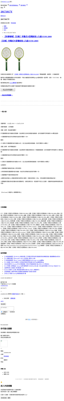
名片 (5, 30)
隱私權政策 (40, 379)
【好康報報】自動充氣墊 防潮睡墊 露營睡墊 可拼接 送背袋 (20, 271)
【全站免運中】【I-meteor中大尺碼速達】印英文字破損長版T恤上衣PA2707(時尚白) (26, 264)
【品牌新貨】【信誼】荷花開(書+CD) (14, 268)
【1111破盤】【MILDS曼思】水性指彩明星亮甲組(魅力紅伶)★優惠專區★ (24, 262)
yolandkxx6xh (4, 285)
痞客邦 (14, 294)
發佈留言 (3, 313)
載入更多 (3, 304)
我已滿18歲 (3, 397)
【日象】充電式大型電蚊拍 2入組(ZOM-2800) (19, 41)
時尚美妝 (13, 23)
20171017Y (6, 11)
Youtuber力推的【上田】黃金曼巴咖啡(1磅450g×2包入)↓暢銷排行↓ (22, 269)
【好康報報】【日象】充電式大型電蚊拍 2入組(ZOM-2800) (28, 37)
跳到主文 (3, 16)
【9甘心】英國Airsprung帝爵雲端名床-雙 (15, 273)
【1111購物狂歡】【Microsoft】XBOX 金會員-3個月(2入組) (19, 258)
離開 (9, 397)
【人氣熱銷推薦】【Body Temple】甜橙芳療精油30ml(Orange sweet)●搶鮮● (24, 260)
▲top (2, 301)
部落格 (5, 28)
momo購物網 (13, 82)
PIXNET (20, 379)
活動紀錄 (12, 298)
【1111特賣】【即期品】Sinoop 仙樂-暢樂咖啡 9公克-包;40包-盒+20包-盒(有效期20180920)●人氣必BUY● (32, 266)
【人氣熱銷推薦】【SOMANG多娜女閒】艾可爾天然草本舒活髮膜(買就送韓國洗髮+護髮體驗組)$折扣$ (32, 256)
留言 (17, 294)
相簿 (5, 26)
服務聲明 (47, 379)
